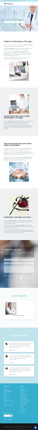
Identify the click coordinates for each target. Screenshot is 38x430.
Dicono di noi (23, 405)
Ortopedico (22, 396)
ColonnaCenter (23, 393)
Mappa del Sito (23, 409)
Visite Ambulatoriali (24, 403)
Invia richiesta (28, 278)
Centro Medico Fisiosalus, (12, 44)
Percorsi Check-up (24, 402)
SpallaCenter (23, 392)
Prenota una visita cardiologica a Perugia (14, 21)
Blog (21, 406)
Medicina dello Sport (24, 397)
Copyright (6, 426)
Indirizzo (5, 388)
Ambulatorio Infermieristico (25, 400)
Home (22, 387)
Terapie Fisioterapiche (24, 395)
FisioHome (22, 390)
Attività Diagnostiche (24, 399)
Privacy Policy (21, 275)
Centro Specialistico (24, 389)
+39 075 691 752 (6, 394)
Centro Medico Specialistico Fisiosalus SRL (18, 426)
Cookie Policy (23, 412)
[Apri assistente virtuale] (35, 427)
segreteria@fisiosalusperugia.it (9, 400)
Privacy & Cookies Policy (9, 427)
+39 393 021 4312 (7, 397)
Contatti (22, 407)
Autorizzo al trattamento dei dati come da (14, 275)
